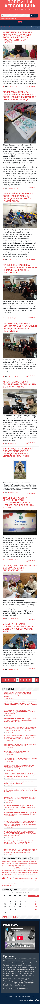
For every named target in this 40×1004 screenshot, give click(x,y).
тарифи (35, 881)
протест (25, 881)
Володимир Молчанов (27, 863)
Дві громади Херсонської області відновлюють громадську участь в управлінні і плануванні (18, 452)
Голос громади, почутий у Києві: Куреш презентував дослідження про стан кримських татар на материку (20, 712)
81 (37, 680)
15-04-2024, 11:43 (12, 188)
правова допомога (17, 881)
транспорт (9, 883)
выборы (23, 874)
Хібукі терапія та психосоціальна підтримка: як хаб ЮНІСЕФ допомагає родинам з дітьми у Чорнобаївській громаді (20, 720)
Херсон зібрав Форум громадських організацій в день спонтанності (19, 384)
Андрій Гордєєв (6, 861)
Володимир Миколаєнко (14, 863)
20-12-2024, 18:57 (9, 854)
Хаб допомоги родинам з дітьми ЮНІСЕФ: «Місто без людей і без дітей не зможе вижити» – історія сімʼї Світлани (20, 790)
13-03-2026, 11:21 (9, 707)
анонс (29, 872)
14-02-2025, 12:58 (9, 809)
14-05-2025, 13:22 (9, 778)
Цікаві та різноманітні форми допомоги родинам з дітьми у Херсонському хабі (19, 628)
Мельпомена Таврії (10, 868)
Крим (3, 868)
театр (3, 883)
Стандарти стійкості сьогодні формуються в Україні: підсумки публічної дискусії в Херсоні (19, 806)
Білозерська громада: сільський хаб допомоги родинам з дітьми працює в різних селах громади (19, 96)
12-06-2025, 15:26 (9, 747)
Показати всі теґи (9, 885)
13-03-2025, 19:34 (9, 794)
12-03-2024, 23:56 (12, 560)
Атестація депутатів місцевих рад (19, 861)
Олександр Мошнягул (24, 868)
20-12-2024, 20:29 (10, 846)
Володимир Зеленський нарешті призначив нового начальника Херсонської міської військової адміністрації (19, 766)
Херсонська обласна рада (13, 872)
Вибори (5, 863)
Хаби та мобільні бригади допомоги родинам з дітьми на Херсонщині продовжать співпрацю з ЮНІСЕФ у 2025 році (20, 814)
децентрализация (19, 878)
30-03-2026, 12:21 (9, 698)
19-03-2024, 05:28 (12, 443)
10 (30, 680)
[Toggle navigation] (20, 22)
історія (15, 883)
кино (35, 878)
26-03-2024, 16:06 (12, 318)
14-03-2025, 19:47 (9, 785)
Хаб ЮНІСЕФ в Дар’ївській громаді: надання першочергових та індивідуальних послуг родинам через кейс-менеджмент (18, 842)
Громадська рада (14, 866)
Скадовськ (21, 870)
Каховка (27, 866)
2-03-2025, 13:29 (9, 802)
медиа (4, 881)
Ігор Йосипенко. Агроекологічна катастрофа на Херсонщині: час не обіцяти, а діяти (20, 758)
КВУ (22, 866)
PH (4, 86)
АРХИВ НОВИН (11, 917)
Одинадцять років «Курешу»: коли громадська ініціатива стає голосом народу (20, 744)
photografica (34, 1000)
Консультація (32, 866)
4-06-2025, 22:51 (9, 754)
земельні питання (29, 878)
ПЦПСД (16, 870)
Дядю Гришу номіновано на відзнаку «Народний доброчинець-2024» (16, 751)
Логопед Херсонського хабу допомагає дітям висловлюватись (20, 568)
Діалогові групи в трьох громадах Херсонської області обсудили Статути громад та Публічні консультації (20, 799)
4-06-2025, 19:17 (9, 761)
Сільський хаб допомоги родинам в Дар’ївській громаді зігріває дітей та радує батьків (18, 197)
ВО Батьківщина (33, 861)
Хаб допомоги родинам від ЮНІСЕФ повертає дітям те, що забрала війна (19, 782)
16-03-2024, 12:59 (12, 492)
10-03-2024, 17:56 (12, 669)
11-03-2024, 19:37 (12, 618)
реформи (30, 881)
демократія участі (30, 874)
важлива (5, 874)
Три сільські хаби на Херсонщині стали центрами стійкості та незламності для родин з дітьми (18, 503)
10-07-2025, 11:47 (9, 732)
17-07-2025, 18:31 (9, 723)
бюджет (35, 872)
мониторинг (9, 881)
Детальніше (31, 86)
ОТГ (17, 868)
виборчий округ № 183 (15, 874)
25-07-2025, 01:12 (9, 715)
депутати (8, 877)
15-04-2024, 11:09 (12, 259)
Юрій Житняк (23, 872)
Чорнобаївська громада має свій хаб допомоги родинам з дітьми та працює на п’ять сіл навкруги (17, 37)
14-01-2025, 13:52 (9, 827)
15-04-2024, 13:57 (12, 86)
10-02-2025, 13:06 (9, 817)
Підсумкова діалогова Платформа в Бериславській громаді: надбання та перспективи (20, 269)
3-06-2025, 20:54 (9, 770)
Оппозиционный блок (8, 870)
